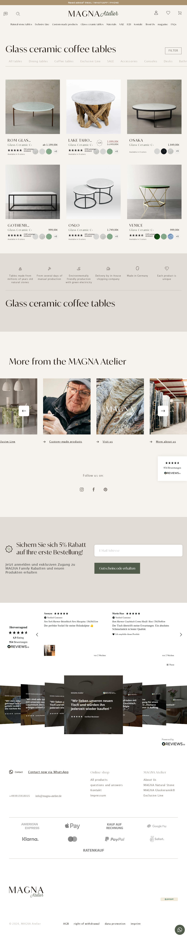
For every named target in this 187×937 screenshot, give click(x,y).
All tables (15, 61)
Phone (114, 3)
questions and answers (106, 785)
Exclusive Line (42, 24)
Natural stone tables (21, 24)
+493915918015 (19, 796)
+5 (55, 151)
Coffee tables (64, 61)
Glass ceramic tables (92, 24)
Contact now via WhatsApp (48, 772)
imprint (136, 924)
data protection (115, 924)
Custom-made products (65, 24)
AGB (66, 924)
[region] (109, 634)
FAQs (173, 24)
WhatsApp (101, 3)
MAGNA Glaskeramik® (159, 790)
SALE (121, 24)
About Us (150, 24)
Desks (168, 61)
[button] (18, 150)
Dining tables (38, 61)
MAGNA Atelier (31, 924)
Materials (111, 24)
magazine (163, 24)
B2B (129, 24)
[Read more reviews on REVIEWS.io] (18, 647)
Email (88, 3)
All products (99, 780)
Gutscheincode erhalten (117, 568)
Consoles (150, 61)
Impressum (98, 795)
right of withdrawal (87, 924)
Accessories (129, 61)
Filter (173, 50)
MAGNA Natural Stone (159, 785)
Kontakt (138, 24)
